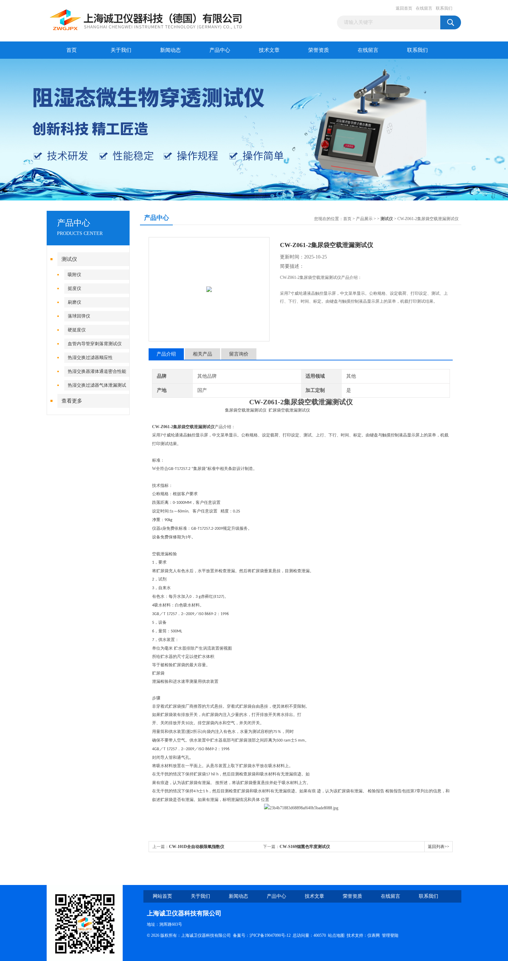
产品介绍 (166, 354)
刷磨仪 (74, 302)
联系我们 (444, 8)
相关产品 (202, 354)
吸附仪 (74, 274)
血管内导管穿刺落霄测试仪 (95, 343)
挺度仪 (74, 288)
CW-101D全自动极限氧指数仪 (196, 846)
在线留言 (424, 8)
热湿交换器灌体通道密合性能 (97, 371)
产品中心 (219, 50)
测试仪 (69, 259)
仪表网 (373, 935)
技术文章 (269, 50)
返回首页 (404, 8)
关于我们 (121, 50)
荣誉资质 (318, 50)
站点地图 (336, 935)
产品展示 (364, 218)
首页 (71, 50)
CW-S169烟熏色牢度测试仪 (305, 846)
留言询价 (238, 354)
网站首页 (162, 896)
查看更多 (72, 401)
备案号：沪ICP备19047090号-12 (262, 935)
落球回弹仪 (79, 316)
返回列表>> (438, 846)
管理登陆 (390, 935)
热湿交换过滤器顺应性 (90, 357)
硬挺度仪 (77, 329)
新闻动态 (170, 50)
